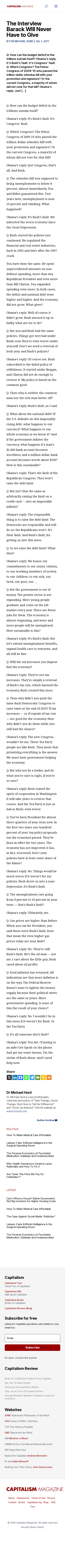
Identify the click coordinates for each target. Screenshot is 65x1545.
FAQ (52, 1502)
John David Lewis (42, 1467)
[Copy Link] (43, 1077)
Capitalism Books (14, 1300)
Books (21, 1502)
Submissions (22, 1498)
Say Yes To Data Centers (18, 1383)
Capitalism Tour (13, 1283)
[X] (9, 1077)
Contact (12, 1502)
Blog (46, 1502)
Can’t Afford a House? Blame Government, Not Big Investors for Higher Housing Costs (31, 1200)
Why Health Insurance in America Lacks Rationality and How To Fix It (29, 1165)
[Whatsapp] (26, 1077)
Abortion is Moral (18, 1438)
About (11, 1498)
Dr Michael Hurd (22, 41)
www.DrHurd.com (16, 1111)
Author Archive (45, 1120)
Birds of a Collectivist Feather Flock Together (28, 1378)
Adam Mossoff (20, 1461)
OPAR (8, 1415)
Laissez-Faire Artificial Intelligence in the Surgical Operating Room (29, 1144)
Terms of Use (38, 1498)
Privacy (51, 1498)
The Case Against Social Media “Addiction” (31, 1216)
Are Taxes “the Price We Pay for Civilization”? (25, 1176)
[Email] (37, 1077)
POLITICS (12, 1129)
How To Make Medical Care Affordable (28, 1135)
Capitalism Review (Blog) (18, 1308)
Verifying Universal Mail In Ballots (22, 1387)
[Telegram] (32, 1077)
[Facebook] (20, 1077)
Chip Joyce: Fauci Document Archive (24, 1391)
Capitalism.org (34, 1502)
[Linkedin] (15, 1077)
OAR (7, 1432)
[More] (49, 1077)
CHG (7, 1421)
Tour (32, 1506)
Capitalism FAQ (13, 1291)
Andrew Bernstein (37, 1455)
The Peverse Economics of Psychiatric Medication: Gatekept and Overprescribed (30, 1155)
